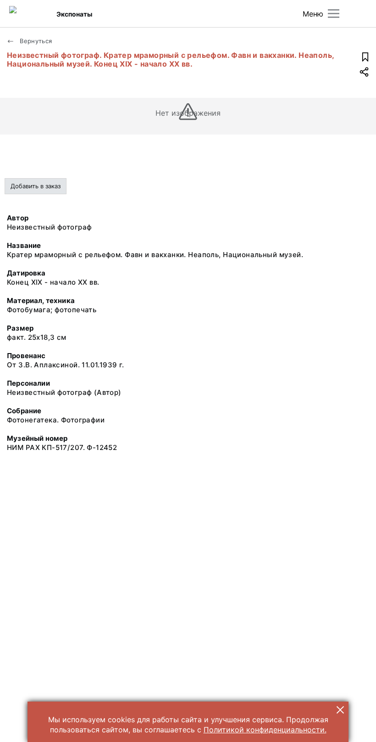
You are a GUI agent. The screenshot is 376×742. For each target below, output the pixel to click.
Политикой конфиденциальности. (265, 729)
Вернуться (35, 41)
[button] (340, 710)
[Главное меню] (333, 13)
